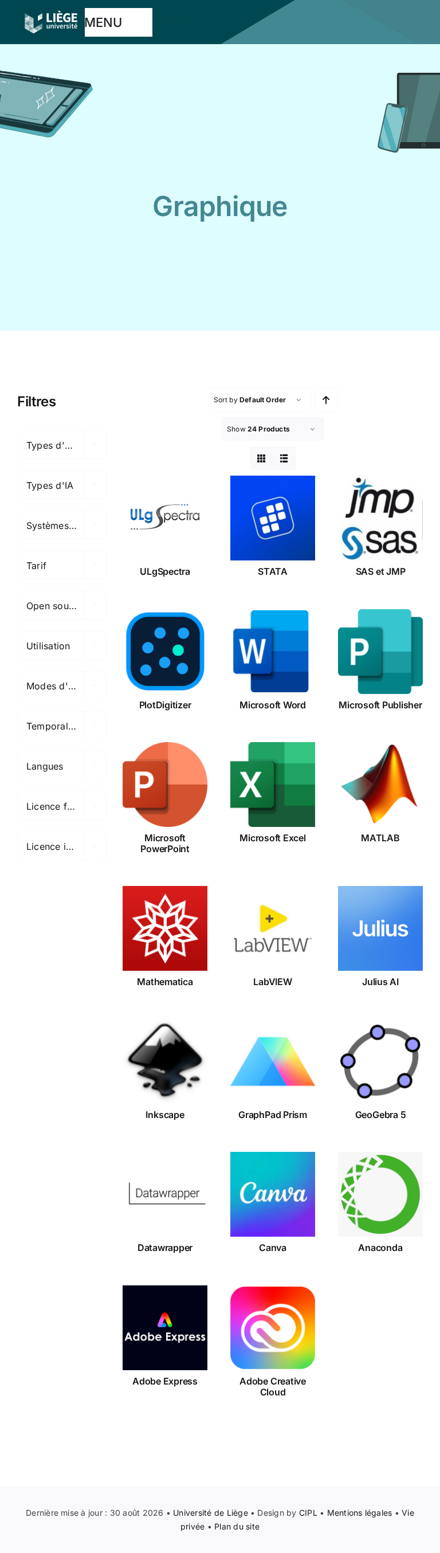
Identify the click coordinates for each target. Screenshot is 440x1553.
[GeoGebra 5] (380, 1061)
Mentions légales (359, 1512)
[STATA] (272, 518)
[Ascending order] (326, 400)
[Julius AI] (380, 928)
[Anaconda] (380, 1194)
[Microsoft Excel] (272, 784)
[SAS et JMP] (380, 518)
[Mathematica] (165, 928)
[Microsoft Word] (272, 651)
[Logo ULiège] (51, 10)
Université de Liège (210, 1512)
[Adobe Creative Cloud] (272, 1327)
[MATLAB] (380, 784)
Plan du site (237, 1526)
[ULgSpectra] (165, 518)
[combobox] (62, 444)
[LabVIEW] (272, 928)
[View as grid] (261, 458)
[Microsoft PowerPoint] (165, 784)
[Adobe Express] (165, 1327)
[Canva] (272, 1194)
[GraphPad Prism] (272, 1061)
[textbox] (62, 445)
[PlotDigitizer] (165, 651)
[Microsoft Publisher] (380, 651)
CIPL (308, 1512)
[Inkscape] (165, 1061)
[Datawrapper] (165, 1194)
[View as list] (284, 458)
